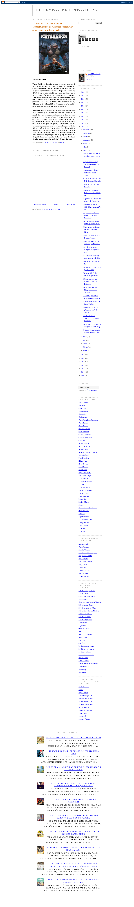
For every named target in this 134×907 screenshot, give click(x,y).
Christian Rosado (84, 429)
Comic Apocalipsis (85, 434)
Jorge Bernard (83, 692)
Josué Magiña (83, 558)
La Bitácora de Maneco (86, 649)
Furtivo (81, 690)
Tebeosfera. (82, 672)
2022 (83, 106)
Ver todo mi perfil (93, 79)
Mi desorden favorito (85, 701)
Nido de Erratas (84, 707)
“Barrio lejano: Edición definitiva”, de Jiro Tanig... (90, 172)
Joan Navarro (83, 640)
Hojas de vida (83, 464)
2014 (83, 358)
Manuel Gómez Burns (86, 490)
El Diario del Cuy (84, 455)
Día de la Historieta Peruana (88, 452)
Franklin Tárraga (84, 550)
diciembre (86, 129)
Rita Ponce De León (85, 519)
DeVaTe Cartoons (84, 446)
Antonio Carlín (83, 544)
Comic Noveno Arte (85, 437)
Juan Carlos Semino (85, 561)
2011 (83, 368)
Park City (82, 514)
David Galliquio (84, 443)
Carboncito (82, 414)
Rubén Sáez (82, 531)
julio (84, 147)
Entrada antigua (70, 204)
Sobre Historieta (84, 660)
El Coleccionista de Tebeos (87, 608)
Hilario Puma (83, 461)
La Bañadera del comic (86, 646)
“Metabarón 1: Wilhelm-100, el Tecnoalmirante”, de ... (91, 206)
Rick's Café (82, 716)
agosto (85, 143)
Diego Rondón (83, 449)
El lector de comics (85, 617)
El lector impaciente (85, 619)
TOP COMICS (84, 666)
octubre (85, 136)
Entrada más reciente (39, 204)
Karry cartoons (83, 478)
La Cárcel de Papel (85, 652)
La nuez (81, 484)
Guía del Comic (84, 628)
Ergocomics (82, 625)
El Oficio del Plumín (85, 614)
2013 (83, 361)
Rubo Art (82, 528)
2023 (83, 102)
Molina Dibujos (84, 502)
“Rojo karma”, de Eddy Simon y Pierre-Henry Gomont (91, 164)
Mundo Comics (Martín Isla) (88, 508)
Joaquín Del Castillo (85, 556)
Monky (81, 505)
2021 (83, 109)
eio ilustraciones (84, 687)
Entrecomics (83, 622)
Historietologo (83, 637)
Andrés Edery (83, 402)
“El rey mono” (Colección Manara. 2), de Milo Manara (91, 229)
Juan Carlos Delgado (85, 475)
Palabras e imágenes (85, 710)
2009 (83, 375)
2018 (83, 120)
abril (84, 340)
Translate (94, 390)
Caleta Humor (83, 411)
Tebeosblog (82, 669)
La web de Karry (84, 487)
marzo (85, 343)
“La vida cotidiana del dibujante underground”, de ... (91, 249)
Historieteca (82, 631)
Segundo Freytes (84, 719)
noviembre (86, 133)
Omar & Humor (84, 511)
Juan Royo (82, 643)
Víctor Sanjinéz (84, 576)
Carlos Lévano (83, 426)
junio (85, 150)
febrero (85, 347)
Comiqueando (83, 599)
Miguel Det (82, 499)
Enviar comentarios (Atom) (51, 209)
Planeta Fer (82, 567)
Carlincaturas (83, 417)
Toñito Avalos (83, 573)
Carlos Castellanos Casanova (88, 420)
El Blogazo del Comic (86, 605)
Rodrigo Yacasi (84, 570)
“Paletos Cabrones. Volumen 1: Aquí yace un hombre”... (92, 318)
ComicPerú (82, 440)
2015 (83, 355)
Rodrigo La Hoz (84, 522)
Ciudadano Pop (84, 431)
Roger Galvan (83, 525)
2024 (83, 99)
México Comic (83, 658)
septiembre (87, 140)
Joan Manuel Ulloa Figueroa (88, 553)
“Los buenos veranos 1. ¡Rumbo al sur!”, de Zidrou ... (90, 309)
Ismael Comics (83, 467)
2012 (83, 365)
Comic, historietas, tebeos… (88, 596)
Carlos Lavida (83, 423)
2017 (83, 123)
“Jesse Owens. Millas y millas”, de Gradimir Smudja (73, 737)
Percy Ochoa (83, 564)
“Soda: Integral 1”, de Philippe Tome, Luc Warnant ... (90, 289)
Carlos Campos (84, 547)
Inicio (55, 204)
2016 (83, 126)
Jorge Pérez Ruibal (85, 472)
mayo (85, 336)
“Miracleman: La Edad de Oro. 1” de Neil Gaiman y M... (92, 192)
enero (85, 350)
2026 (83, 92)
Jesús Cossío (83, 470)
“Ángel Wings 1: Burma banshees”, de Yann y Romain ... (91, 215)
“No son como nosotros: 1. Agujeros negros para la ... (91, 155)
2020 (83, 113)
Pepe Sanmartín (84, 516)
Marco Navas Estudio (86, 698)
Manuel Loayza (84, 493)
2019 (83, 116)
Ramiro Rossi (83, 713)
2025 (83, 95)
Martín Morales (84, 496)
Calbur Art (82, 408)
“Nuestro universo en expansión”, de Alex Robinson (90, 281)
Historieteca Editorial (85, 634)
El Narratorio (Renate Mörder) (89, 611)
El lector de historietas (67, 10)
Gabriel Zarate (94, 74)
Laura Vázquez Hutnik (86, 655)
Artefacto (82, 405)
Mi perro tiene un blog (86, 704)
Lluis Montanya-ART (86, 695)
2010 (83, 372)
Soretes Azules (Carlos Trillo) (88, 663)
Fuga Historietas (84, 458)
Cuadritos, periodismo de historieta (90, 602)
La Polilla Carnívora (85, 481)
